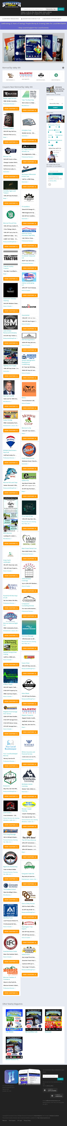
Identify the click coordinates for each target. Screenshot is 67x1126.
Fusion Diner (26, 663)
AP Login (19, 1120)
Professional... (59, 141)
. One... (11, 368)
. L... (29, 843)
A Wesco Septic (7, 684)
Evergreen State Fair (28, 874)
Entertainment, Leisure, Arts (10, 425)
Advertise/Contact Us (31, 19)
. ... (11, 195)
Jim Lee (54, 154)
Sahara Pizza (26, 954)
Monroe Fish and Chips (10, 482)
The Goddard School (9, 889)
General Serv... (50, 136)
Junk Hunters (7, 812)
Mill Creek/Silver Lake (31, 1032)
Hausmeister (26, 315)
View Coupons (10, 108)
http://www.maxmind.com (43, 1118)
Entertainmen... (59, 136)
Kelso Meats (25, 693)
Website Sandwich (54, 1115)
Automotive (25, 135)
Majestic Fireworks (27, 715)
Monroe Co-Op (26, 428)
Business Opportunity (52, 19)
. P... (29, 321)
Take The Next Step (28, 100)
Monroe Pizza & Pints (9, 223)
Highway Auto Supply (9, 366)
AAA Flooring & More (28, 340)
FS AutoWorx (26, 206)
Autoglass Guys (26, 130)
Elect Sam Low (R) (8, 396)
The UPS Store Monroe (29, 840)
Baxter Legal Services (9, 98)
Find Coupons (12, 1120)
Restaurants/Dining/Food (10, 241)
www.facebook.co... (10, 80)
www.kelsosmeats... (41, 80)
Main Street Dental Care (29, 548)
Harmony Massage (27, 636)
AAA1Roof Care (8, 918)
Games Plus (25, 480)
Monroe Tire (7, 156)
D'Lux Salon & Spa (27, 516)
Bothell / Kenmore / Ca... (12, 1059)
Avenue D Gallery (8, 128)
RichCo (24, 398)
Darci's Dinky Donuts (28, 903)
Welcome (4, 1120)
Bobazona (6, 786)
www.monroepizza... (56, 80)
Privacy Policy (27, 1120)
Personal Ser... (57, 126)
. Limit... (29, 846)
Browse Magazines (11, 19)
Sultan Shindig (7, 420)
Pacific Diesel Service (28, 458)
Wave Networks (38, 1115)
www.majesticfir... (26, 79)
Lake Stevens (9, 1032)
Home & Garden (26, 290)
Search (61, 9)
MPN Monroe (7, 533)
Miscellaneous (25, 105)
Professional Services (9, 103)
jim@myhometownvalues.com (53, 1100)
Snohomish (48, 1032)
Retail (5, 137)
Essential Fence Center (10, 951)
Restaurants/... (51, 126)
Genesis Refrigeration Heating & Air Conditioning (28, 362)
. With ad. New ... (29, 318)
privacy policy (53, 180)
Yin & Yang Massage (9, 834)
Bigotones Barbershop (10, 867)
